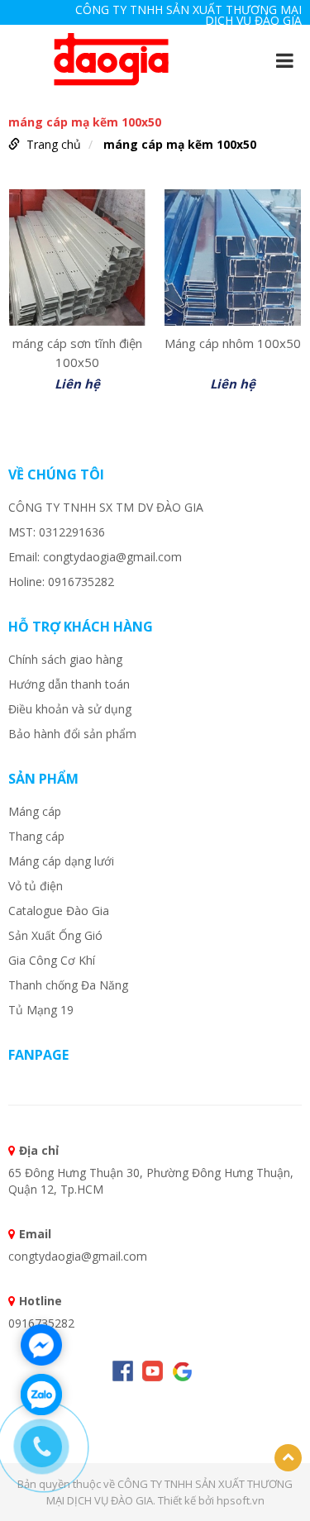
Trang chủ (53, 144)
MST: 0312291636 (56, 532)
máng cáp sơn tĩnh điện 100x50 (77, 351)
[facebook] (122, 1371)
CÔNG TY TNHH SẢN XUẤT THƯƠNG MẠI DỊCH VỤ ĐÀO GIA (188, 15)
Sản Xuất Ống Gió (55, 935)
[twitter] (182, 1371)
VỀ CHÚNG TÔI (56, 474)
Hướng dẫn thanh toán (69, 684)
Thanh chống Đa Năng (68, 985)
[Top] (288, 1457)
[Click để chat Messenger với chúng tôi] (41, 1345)
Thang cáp (36, 836)
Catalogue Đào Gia (58, 910)
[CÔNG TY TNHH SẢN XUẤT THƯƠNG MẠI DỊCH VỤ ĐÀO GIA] (111, 58)
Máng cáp (34, 811)
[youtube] (152, 1371)
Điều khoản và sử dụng (69, 709)
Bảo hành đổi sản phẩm (72, 733)
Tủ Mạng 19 (41, 1010)
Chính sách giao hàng (65, 659)
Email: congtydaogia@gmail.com (95, 557)
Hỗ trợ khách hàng (80, 626)
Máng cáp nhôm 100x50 (233, 343)
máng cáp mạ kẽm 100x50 (179, 144)
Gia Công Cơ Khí (51, 960)
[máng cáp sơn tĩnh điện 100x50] (77, 257)
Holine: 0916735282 (61, 581)
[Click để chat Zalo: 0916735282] (41, 1394)
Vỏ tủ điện (35, 886)
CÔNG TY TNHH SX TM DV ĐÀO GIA (105, 507)
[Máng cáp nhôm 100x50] (233, 257)
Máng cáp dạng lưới (61, 861)
